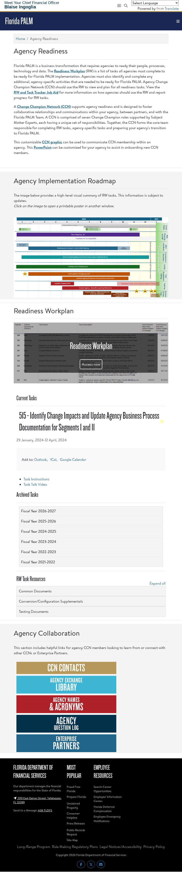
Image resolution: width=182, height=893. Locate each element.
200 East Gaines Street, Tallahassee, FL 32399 (37, 800)
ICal (53, 459)
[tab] (91, 511)
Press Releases (76, 823)
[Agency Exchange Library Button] (66, 685)
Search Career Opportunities (102, 789)
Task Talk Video (35, 484)
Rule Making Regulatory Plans (75, 846)
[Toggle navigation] (178, 21)
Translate (172, 8)
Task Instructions (36, 479)
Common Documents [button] (35, 591)
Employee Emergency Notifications (107, 818)
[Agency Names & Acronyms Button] (66, 704)
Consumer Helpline (73, 815)
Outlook (40, 459)
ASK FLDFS (45, 810)
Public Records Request (76, 832)
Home (20, 38)
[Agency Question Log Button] (66, 724)
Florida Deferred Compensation (104, 809)
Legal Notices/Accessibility (121, 846)
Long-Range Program (33, 846)
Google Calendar (73, 459)
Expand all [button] (158, 583)
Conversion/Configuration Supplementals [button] (51, 601)
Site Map (72, 840)
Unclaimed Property (73, 805)
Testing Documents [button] (34, 611)
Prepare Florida (76, 797)
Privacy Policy (154, 846)
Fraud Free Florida (73, 789)
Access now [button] (91, 364)
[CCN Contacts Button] (66, 668)
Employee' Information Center (108, 799)
